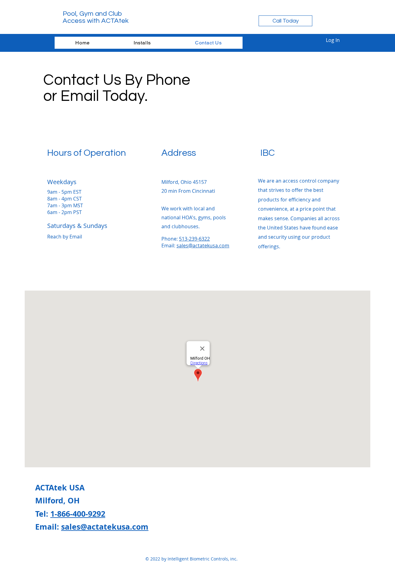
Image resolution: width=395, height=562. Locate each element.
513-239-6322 (194, 238)
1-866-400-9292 (77, 513)
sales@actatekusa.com (203, 245)
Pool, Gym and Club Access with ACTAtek (96, 17)
